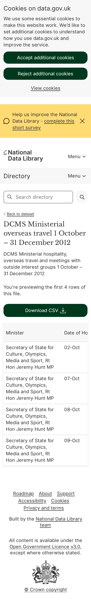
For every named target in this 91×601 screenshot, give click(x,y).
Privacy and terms (44, 508)
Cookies (60, 501)
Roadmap (23, 493)
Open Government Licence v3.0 (45, 546)
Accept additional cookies (45, 57)
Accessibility (32, 501)
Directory (17, 176)
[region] (46, 395)
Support (66, 493)
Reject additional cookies (45, 73)
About (45, 493)
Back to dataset (20, 214)
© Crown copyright (45, 589)
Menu (74, 156)
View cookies (45, 88)
